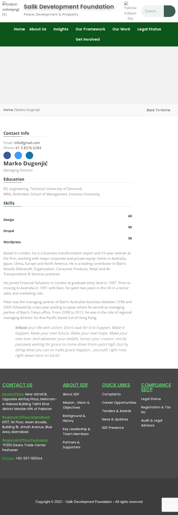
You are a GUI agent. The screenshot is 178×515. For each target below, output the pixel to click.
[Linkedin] (109, 490)
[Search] (169, 11)
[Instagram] (99, 490)
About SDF (71, 394)
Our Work (121, 29)
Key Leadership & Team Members (76, 431)
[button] (39, 29)
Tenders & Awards (116, 411)
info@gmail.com (27, 142)
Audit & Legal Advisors (151, 423)
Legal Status (151, 399)
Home (19, 29)
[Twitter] (78, 490)
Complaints (111, 394)
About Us (37, 29)
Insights (61, 29)
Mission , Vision (74, 402)
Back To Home (158, 110)
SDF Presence (113, 427)
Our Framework (90, 29)
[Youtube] (89, 490)
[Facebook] (68, 490)
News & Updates (115, 419)
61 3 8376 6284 (28, 147)
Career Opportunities (119, 402)
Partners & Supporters (71, 444)
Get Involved (88, 39)
